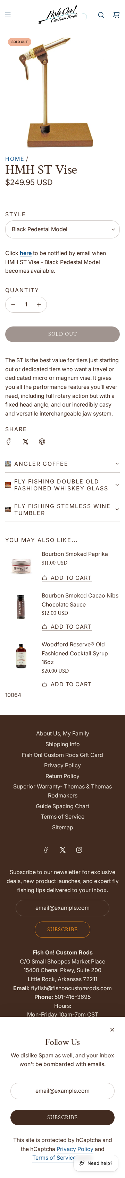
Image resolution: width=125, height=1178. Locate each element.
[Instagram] (79, 849)
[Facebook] (45, 849)
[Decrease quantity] (13, 304)
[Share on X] (25, 443)
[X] (62, 849)
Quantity (22, 290)
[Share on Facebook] (8, 443)
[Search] (101, 15)
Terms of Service (54, 1157)
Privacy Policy (75, 1148)
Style (15, 214)
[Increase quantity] (39, 304)
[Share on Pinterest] (42, 443)
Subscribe (62, 929)
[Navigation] (7, 15)
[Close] (112, 1029)
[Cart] (116, 15)
